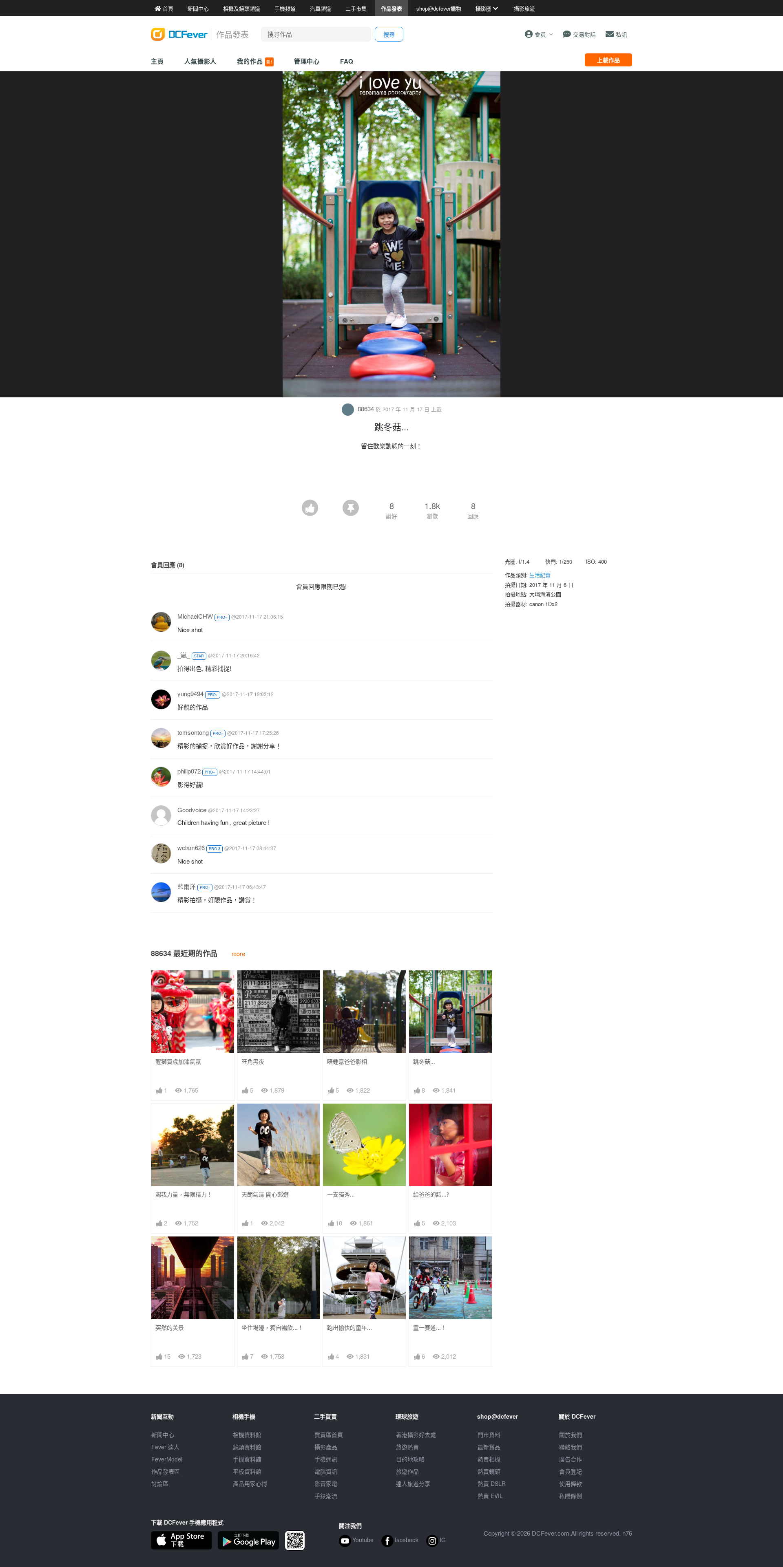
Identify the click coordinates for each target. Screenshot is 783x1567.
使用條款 (570, 1483)
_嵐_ (183, 654)
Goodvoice (191, 809)
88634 (366, 408)
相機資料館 (247, 1434)
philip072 (189, 771)
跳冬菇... (424, 1061)
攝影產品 (325, 1447)
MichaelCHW (195, 616)
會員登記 (570, 1471)
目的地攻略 (410, 1459)
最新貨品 (489, 1447)
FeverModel (166, 1459)
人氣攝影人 (200, 61)
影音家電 (325, 1483)
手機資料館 (247, 1459)
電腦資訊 (325, 1471)
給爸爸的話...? (431, 1194)
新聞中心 (162, 1434)
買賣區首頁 (328, 1434)
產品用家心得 (250, 1483)
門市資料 (489, 1434)
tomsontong (193, 732)
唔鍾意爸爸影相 (347, 1061)
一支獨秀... (341, 1194)
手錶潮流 (325, 1496)
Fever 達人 (165, 1447)
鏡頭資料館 (247, 1447)
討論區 (159, 1483)
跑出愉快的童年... (349, 1327)
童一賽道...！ (430, 1327)
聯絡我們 (570, 1447)
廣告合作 (570, 1459)
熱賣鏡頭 (489, 1471)
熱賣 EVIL (490, 1496)
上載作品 (608, 60)
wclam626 (191, 847)
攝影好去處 (416, 1434)
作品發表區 (165, 1471)
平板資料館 (247, 1471)
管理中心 (307, 61)
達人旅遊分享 (413, 1483)
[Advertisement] (391, 477)
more (238, 953)
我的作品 (254, 61)
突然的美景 (169, 1327)
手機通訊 (325, 1459)
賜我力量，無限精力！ (183, 1194)
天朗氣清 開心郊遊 (265, 1194)
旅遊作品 (407, 1471)
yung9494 (190, 693)
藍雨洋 (186, 886)
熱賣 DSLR (492, 1483)
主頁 (157, 61)
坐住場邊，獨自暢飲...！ (272, 1327)
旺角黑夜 (252, 1061)
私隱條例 (570, 1496)
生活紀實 (540, 575)
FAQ (347, 61)
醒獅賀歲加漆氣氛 (178, 1061)
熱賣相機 (489, 1459)
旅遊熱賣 (407, 1447)
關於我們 (570, 1434)
